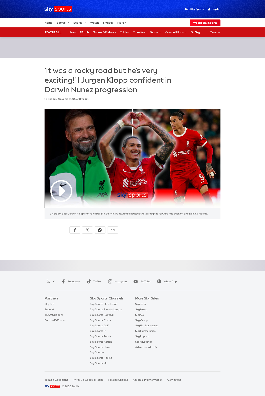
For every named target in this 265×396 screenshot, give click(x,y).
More (120, 22)
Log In (216, 9)
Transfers (139, 32)
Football (53, 32)
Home (48, 22)
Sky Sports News (100, 347)
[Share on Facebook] (74, 230)
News (72, 32)
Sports (61, 22)
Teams (154, 32)
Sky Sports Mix (99, 363)
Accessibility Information (147, 380)
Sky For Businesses (146, 325)
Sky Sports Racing (101, 357)
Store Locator (143, 341)
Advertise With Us (146, 347)
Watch (94, 22)
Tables (124, 32)
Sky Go (139, 315)
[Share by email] (112, 230)
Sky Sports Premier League (106, 309)
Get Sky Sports (194, 9)
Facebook (74, 281)
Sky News (141, 309)
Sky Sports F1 (98, 331)
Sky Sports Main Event (103, 304)
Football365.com (55, 320)
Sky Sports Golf (99, 325)
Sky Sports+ (97, 352)
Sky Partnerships (145, 331)
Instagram (120, 281)
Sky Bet (108, 22)
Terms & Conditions (56, 380)
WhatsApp (170, 281)
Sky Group (141, 320)
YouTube (145, 281)
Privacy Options (118, 380)
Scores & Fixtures (104, 32)
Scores (77, 22)
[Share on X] (87, 230)
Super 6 (49, 309)
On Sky (195, 32)
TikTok (97, 281)
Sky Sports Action (101, 341)
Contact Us (174, 380)
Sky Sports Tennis (100, 336)
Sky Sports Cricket (101, 320)
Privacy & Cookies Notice (88, 380)
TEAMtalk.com (54, 315)
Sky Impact (142, 336)
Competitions (174, 32)
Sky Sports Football (102, 315)
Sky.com (140, 304)
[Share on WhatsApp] (100, 230)
